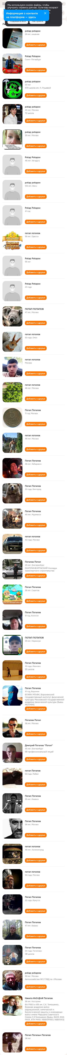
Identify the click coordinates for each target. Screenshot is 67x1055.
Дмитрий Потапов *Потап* (39, 745)
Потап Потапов (33, 410)
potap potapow (33, 972)
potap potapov (33, 31)
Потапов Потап (33, 561)
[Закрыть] (45, 13)
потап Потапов (33, 770)
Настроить (37, 21)
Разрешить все (18, 21)
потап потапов (32, 233)
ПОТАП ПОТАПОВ (34, 309)
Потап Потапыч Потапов (38, 1035)
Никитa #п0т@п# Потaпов (39, 998)
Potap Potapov (33, 56)
